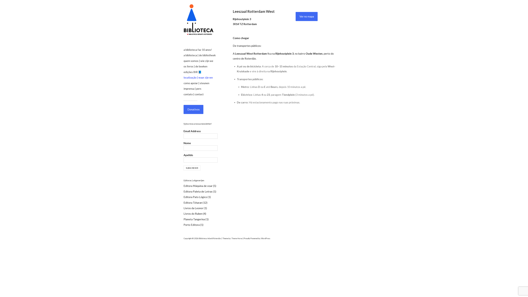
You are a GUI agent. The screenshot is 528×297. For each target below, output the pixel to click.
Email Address (192, 131)
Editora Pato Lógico (195, 197)
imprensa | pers (192, 88)
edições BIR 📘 (193, 72)
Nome (187, 143)
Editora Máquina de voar (198, 185)
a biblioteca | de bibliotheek (200, 55)
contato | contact (194, 94)
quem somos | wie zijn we (198, 60)
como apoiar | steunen (196, 83)
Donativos (193, 109)
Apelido (188, 155)
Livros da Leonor (193, 208)
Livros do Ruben (193, 213)
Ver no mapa (306, 16)
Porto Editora (192, 224)
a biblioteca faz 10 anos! (198, 49)
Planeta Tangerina (194, 219)
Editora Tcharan (193, 202)
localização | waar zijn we (198, 77)
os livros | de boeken (195, 66)
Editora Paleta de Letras (198, 191)
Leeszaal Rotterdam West (254, 11)
